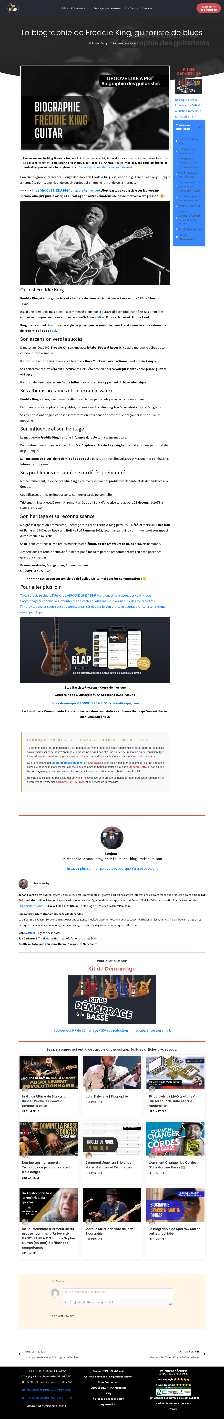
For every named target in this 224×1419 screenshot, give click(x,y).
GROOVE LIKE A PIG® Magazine (108, 1387)
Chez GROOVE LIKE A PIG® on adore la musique (66, 190)
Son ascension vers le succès (187, 151)
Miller (31, 933)
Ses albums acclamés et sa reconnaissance (188, 163)
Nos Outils (130, 8)
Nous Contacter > (108, 1382)
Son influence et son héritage (189, 174)
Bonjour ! (112, 853)
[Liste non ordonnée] (88, 1302)
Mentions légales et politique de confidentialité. (46, 1389)
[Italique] (70, 1302)
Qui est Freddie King (188, 141)
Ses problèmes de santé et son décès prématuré (190, 186)
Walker (99, 317)
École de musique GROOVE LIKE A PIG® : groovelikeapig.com (95, 703)
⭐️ (175, 1379)
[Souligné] (74, 1302)
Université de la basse (33, 906)
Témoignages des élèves (108, 8)
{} (106, 1302)
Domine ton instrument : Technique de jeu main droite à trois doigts (46, 1167)
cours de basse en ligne (67, 762)
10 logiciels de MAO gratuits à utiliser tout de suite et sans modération (172, 1101)
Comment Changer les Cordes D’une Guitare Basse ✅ (173, 1165)
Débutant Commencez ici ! (76, 8)
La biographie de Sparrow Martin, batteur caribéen (175, 1231)
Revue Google (165, 1379)
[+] (111, 1302)
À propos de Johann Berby (108, 1398)
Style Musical (108, 1404)
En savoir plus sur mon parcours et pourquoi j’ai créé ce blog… (112, 868)
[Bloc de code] (97, 1302)
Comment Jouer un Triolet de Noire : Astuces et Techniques (108, 1165)
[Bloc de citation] (93, 1302)
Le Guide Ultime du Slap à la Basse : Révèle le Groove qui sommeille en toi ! (44, 1101)
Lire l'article (30, 1111)
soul (53, 331)
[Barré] (79, 1302)
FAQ (108, 1393)
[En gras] (65, 1302)
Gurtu (50, 938)
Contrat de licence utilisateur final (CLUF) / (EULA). (46, 1397)
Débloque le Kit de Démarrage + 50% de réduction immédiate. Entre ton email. (112, 1030)
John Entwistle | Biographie (106, 1096)
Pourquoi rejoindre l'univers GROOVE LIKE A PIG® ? (190, 218)
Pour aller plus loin (190, 206)
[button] (200, 127)
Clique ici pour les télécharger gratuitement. (106, 167)
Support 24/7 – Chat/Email (108, 1371)
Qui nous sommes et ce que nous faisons (108, 1376)
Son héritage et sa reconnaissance (190, 198)
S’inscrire (147, 8)
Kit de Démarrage (190, 229)
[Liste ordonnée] (84, 1302)
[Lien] (102, 1302)
